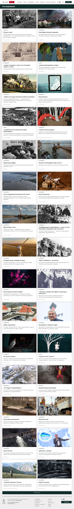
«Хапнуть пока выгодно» (47, 130)
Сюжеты (37, 2)
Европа (49, 504)
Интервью (42, 2)
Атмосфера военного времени (48, 32)
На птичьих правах (9, 356)
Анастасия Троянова (42, 137)
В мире (49, 506)
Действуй (12, 2)
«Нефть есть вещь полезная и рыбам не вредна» (19, 97)
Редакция (5, 169)
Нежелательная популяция (47, 388)
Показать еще (37, 492)
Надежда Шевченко (7, 104)
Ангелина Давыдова (13, 488)
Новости (25, 2)
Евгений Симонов (6, 488)
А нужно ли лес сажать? (46, 356)
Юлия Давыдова (41, 362)
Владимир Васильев (7, 394)
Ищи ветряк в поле (9, 227)
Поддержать (68, 2)
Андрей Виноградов (7, 137)
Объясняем (41, 385)
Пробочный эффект (9, 163)
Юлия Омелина (49, 137)
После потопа (7, 451)
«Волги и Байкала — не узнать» (49, 260)
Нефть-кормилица (9, 325)
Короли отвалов (44, 482)
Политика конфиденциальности (13, 502)
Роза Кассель (41, 235)
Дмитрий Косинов (6, 266)
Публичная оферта (11, 503)
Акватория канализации (11, 419)
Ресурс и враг (7, 32)
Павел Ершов (5, 71)
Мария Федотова (42, 299)
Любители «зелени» (45, 451)
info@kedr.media (19, 500)
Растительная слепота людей (12, 292)
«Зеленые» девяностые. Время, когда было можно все (53, 292)
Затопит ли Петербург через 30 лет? (50, 163)
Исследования (31, 2)
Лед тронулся (43, 97)
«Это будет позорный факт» (12, 388)
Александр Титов (42, 169)
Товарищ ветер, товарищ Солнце (14, 260)
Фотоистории (51, 502)
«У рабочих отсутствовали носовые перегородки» (15, 130)
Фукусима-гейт (43, 419)
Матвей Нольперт (6, 362)
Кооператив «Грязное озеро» (48, 325)
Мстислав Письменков (7, 331)
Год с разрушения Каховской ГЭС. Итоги (16, 194)
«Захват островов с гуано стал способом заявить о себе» (16, 66)
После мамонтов (44, 194)
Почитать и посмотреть (51, 2)
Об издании (19, 2)
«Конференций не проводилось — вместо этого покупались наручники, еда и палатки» (54, 228)
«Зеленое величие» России (12, 482)
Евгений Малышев (42, 394)
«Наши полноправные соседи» (49, 65)
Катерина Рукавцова (7, 425)
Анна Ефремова (41, 71)
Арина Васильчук (42, 488)
